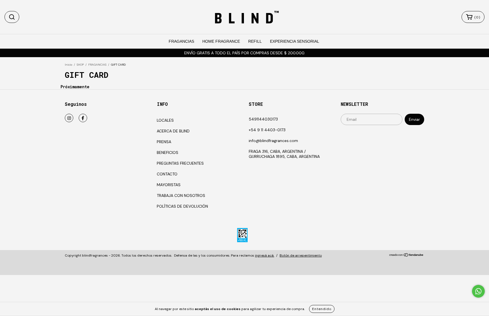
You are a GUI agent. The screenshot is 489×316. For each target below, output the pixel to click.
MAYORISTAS (169, 184)
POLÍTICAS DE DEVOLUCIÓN (182, 206)
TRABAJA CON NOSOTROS (181, 195)
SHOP (80, 64)
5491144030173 (263, 119)
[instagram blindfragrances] (69, 118)
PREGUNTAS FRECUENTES (180, 163)
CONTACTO (167, 174)
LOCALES (165, 120)
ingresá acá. (264, 255)
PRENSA (164, 141)
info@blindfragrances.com (273, 140)
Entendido (321, 309)
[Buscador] (12, 17)
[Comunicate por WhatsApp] (478, 291)
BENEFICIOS (167, 152)
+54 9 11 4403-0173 (267, 129)
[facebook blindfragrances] (83, 118)
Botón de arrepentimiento (301, 255)
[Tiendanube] (406, 255)
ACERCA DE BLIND (173, 131)
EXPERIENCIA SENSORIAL (294, 41)
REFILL (255, 41)
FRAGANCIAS (181, 41)
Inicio (68, 64)
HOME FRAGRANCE (221, 41)
